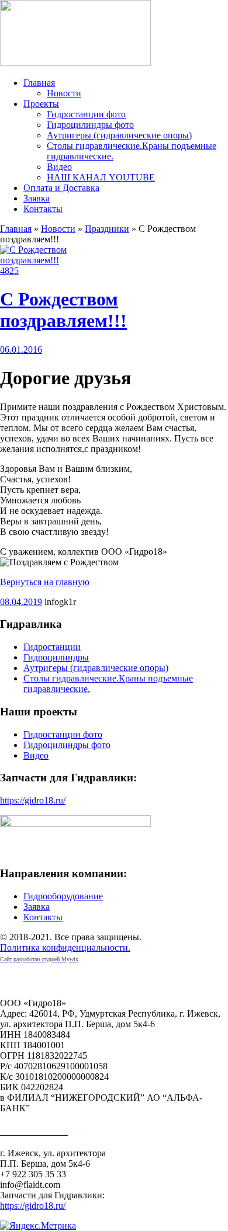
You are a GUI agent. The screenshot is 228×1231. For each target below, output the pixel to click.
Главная (39, 83)
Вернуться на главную (44, 582)
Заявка (36, 198)
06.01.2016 (21, 349)
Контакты (43, 209)
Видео (59, 167)
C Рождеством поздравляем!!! (63, 309)
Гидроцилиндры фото (90, 125)
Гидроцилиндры (56, 657)
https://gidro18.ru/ (32, 800)
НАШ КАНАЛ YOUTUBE (101, 177)
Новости (64, 93)
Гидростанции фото (86, 114)
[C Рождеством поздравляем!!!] (44, 260)
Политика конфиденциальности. (65, 947)
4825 (9, 271)
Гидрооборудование (63, 896)
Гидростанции (52, 647)
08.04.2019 (21, 602)
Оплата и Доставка (61, 188)
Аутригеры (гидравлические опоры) (119, 135)
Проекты (41, 104)
